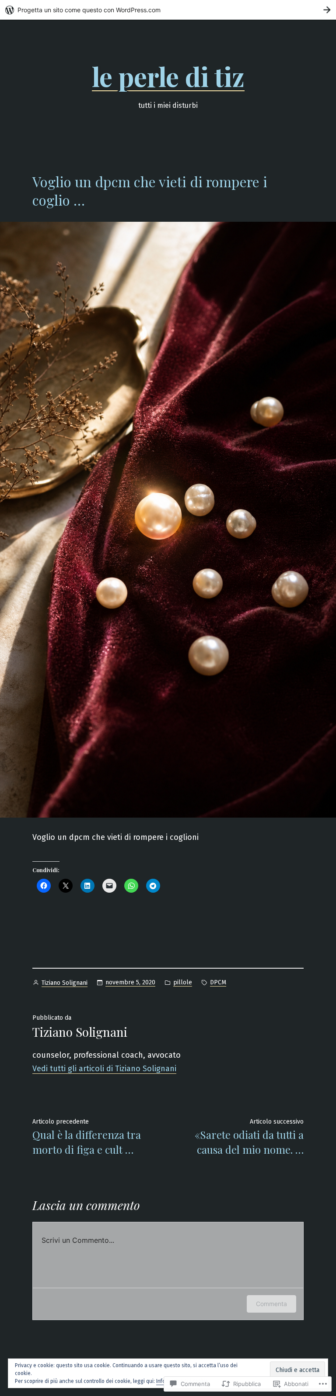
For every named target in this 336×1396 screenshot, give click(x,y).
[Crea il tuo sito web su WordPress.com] (168, 10)
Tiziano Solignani (65, 983)
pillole (182, 982)
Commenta (271, 1303)
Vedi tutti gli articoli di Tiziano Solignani (104, 1068)
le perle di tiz (168, 75)
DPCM (218, 982)
